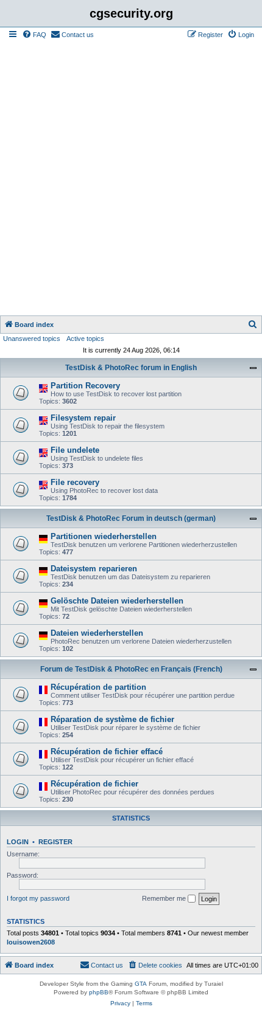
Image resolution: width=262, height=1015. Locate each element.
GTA (141, 983)
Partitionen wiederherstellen (104, 536)
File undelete (75, 450)
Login (18, 841)
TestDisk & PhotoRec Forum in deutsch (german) (131, 518)
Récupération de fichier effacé (107, 751)
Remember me (165, 898)
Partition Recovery (85, 385)
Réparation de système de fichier (112, 719)
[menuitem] (34, 34)
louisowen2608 (31, 942)
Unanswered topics (31, 338)
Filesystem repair (83, 417)
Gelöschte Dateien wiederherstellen (117, 600)
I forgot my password (38, 898)
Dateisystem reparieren (94, 568)
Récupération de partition (98, 687)
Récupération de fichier (94, 783)
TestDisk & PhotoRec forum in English (131, 367)
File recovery (75, 482)
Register (55, 841)
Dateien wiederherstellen (97, 633)
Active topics (85, 338)
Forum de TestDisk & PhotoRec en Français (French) (131, 669)
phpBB (98, 992)
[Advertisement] (131, 178)
